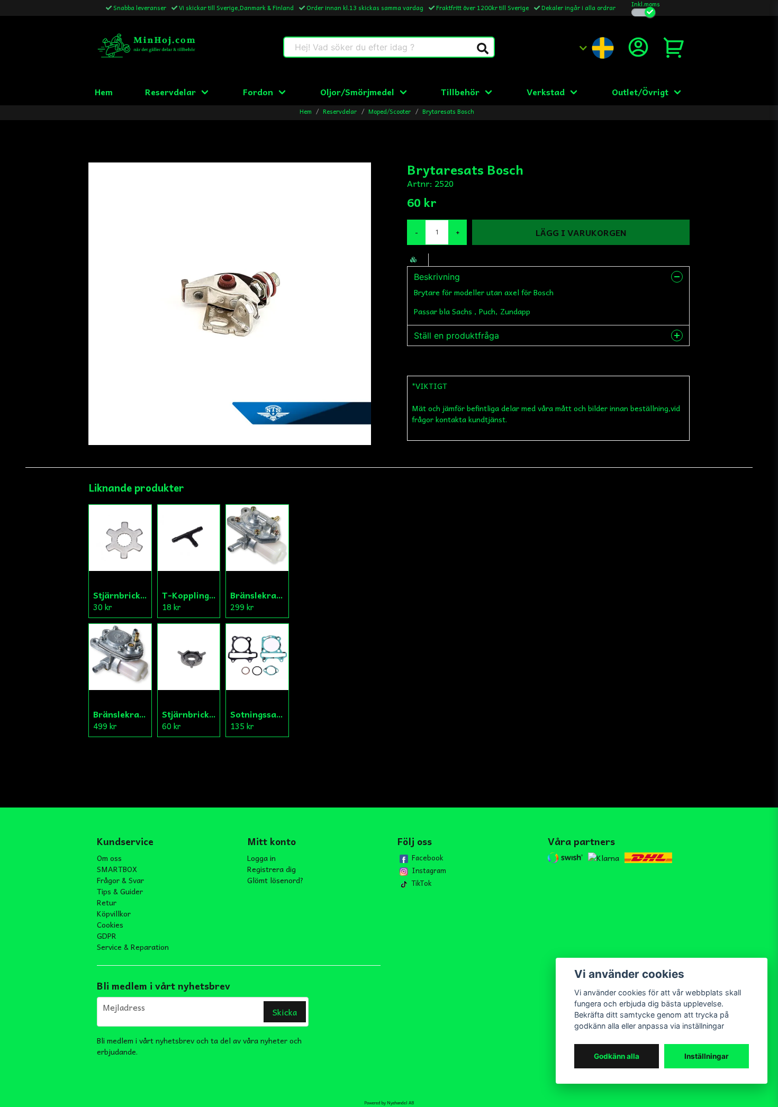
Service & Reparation (133, 946)
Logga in (261, 858)
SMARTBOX (117, 869)
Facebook (427, 857)
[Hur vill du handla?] (643, 12)
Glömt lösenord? (275, 880)
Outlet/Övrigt (640, 91)
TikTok (421, 883)
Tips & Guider (120, 891)
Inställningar (706, 1056)
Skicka (285, 1012)
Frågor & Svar (120, 880)
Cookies (110, 924)
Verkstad (546, 91)
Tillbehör (460, 91)
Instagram (429, 870)
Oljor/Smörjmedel (357, 91)
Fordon (258, 91)
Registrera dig (271, 869)
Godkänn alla (616, 1056)
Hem (104, 91)
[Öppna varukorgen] (674, 47)
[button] (482, 49)
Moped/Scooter (389, 111)
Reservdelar (170, 91)
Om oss (109, 858)
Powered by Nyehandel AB (389, 1102)
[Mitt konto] (638, 47)
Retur (106, 902)
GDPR (106, 935)
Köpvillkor (114, 913)
